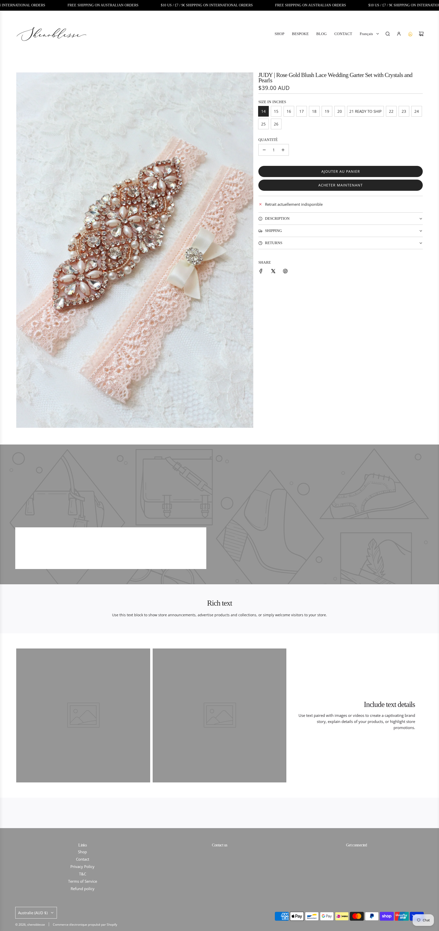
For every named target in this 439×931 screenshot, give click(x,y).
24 (416, 111)
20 (339, 111)
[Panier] (421, 33)
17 (301, 111)
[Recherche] (387, 33)
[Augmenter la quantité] (283, 149)
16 (289, 111)
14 (263, 111)
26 (276, 124)
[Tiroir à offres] (410, 33)
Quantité (268, 140)
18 (314, 111)
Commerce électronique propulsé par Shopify (85, 924)
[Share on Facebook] (260, 271)
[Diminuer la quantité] (264, 149)
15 (276, 111)
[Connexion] (398, 33)
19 (327, 111)
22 (391, 111)
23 (404, 111)
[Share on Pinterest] (285, 271)
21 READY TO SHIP (365, 111)
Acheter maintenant (340, 185)
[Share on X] (273, 271)
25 (263, 124)
